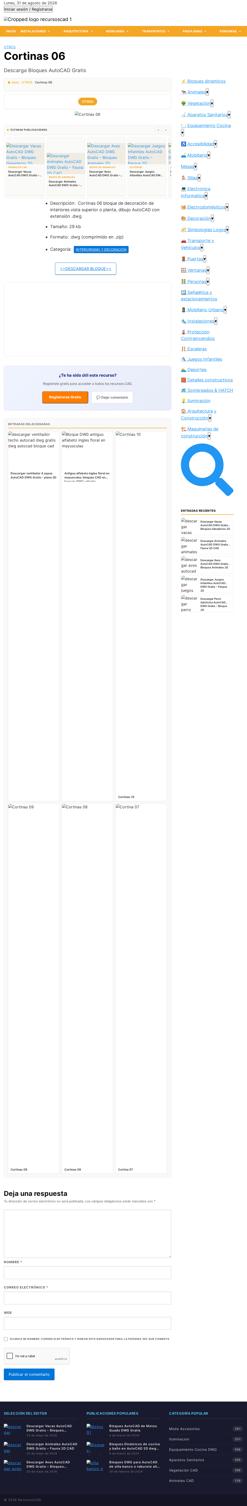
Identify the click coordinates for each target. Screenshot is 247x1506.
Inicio (11, 31)
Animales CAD (181, 1481)
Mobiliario (115, 31)
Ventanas (193, 270)
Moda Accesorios (184, 1429)
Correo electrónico (26, 1287)
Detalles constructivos (207, 379)
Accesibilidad (197, 143)
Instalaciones (33, 31)
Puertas (192, 258)
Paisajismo (192, 31)
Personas (228, 31)
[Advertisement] (87, 319)
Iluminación (196, 400)
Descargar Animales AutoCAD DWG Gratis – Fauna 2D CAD (52, 1446)
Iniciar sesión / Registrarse (28, 9)
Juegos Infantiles (201, 359)
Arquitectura (75, 31)
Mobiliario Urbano (202, 309)
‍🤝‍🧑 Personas (193, 281)
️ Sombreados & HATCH (207, 390)
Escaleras (194, 348)
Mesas (187, 166)
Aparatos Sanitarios (204, 114)
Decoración (196, 218)
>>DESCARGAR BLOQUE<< (85, 268)
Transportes (153, 31)
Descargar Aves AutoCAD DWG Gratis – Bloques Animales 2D (48, 1464)
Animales (193, 92)
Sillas (189, 177)
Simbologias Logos (203, 229)
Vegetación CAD (183, 1470)
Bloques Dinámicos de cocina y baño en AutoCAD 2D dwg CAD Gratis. (134, 1446)
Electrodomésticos (203, 207)
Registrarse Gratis (65, 397)
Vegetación (195, 103)
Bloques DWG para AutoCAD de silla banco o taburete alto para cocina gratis (134, 1464)
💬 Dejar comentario (112, 397)
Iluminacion (179, 1439)
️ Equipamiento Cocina (206, 125)
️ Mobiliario (194, 155)
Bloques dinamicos (203, 81)
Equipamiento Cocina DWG (193, 1449)
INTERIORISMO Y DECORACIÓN (101, 249)
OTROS (10, 47)
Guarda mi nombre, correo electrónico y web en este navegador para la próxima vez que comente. (90, 1339)
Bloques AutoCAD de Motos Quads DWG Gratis (133, 1428)
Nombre (13, 1262)
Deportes (193, 369)
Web (8, 1313)
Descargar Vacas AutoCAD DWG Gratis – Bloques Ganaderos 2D (49, 1428)
